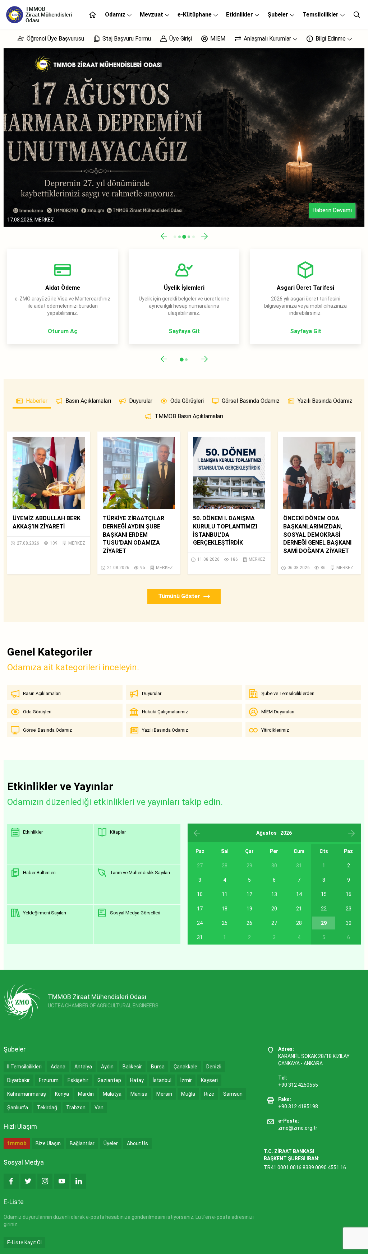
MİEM (217, 38)
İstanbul (162, 1080)
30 (348, 923)
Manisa (138, 1094)
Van (99, 1107)
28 (299, 923)
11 (224, 894)
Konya (62, 1094)
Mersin (164, 1094)
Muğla (188, 1094)
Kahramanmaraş (26, 1094)
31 (200, 937)
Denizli (213, 1066)
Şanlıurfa (17, 1107)
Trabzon (76, 1107)
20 (274, 909)
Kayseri (209, 1080)
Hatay (137, 1080)
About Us (137, 1143)
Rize (209, 1094)
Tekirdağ (47, 1107)
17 (200, 909)
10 (200, 894)
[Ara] (356, 14)
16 (348, 894)
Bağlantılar (82, 1143)
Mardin (86, 1094)
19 (249, 909)
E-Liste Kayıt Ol (24, 1242)
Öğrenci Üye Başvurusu (54, 38)
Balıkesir (132, 1066)
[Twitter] (28, 1181)
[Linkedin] (78, 1181)
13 (274, 894)
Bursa (158, 1066)
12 (249, 894)
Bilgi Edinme (330, 38)
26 (249, 923)
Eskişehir (78, 1080)
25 (224, 923)
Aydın (107, 1066)
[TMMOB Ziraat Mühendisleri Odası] (22, 1002)
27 (274, 923)
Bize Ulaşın (48, 1143)
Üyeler (111, 1143)
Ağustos (266, 833)
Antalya (83, 1066)
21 (299, 909)
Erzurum (49, 1080)
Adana (58, 1066)
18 (224, 909)
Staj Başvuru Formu (126, 38)
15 (324, 894)
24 (200, 923)
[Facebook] (11, 1181)
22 (324, 909)
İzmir (186, 1080)
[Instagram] (44, 1181)
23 (348, 909)
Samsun (233, 1094)
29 (324, 923)
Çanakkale (185, 1066)
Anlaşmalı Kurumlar (267, 38)
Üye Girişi (180, 38)
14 (299, 894)
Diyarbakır (18, 1080)
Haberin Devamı (332, 210)
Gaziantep (109, 1080)
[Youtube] (61, 1181)
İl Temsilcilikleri (24, 1066)
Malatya (112, 1094)
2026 (286, 833)
